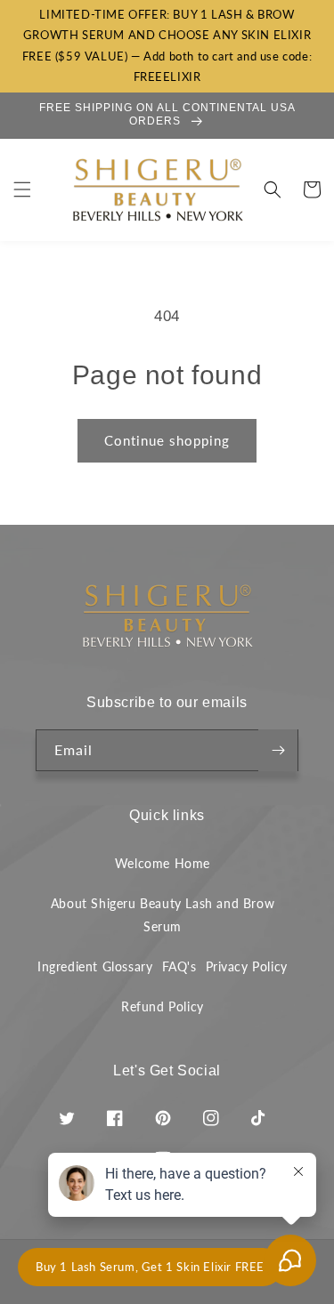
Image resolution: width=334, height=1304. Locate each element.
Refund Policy (162, 1006)
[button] (22, 189)
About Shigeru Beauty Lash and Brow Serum (162, 914)
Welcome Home (162, 863)
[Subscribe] (277, 750)
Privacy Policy (247, 966)
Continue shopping (167, 440)
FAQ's (179, 966)
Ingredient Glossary (94, 966)
